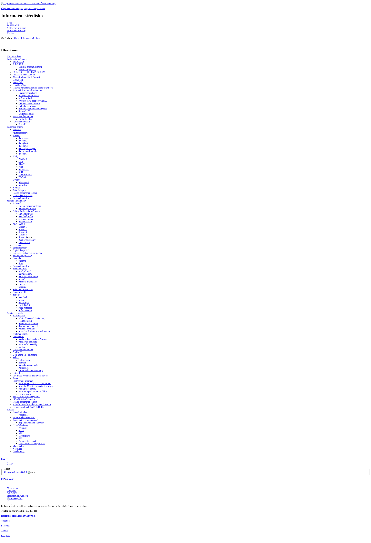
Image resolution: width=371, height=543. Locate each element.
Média (16, 357)
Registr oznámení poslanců (25, 193)
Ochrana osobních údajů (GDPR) (28, 407)
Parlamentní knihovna (23, 116)
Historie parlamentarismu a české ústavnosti (33, 87)
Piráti (21, 167)
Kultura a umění (20, 334)
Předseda (17, 129)
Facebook (5, 525)
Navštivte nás (19, 315)
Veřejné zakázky (26, 98)
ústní (21, 263)
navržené (23, 297)
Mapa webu (18, 446)
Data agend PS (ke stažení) (25, 355)
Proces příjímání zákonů (24, 74)
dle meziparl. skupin (28, 151)
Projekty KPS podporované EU (33, 101)
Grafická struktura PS (22, 195)
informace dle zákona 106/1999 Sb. (35, 383)
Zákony (16, 294)
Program (22, 362)
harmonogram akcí (27, 208)
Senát (21, 430)
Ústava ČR (18, 80)
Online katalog (25, 119)
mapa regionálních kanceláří (31, 422)
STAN (22, 164)
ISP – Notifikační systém (24, 399)
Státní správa (24, 435)
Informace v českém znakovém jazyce (30, 375)
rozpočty (23, 279)
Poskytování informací (29, 95)
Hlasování (17, 245)
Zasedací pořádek (21, 198)
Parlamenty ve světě (28, 441)
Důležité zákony (20, 85)
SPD (21, 172)
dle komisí (23, 146)
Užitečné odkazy (20, 425)
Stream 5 (23, 237)
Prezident (23, 428)
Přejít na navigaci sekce (34, 8)
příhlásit (9, 479)
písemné (22, 261)
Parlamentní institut (21, 121)
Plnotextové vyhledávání (15, 472)
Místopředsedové (20, 133)
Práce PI (22, 124)
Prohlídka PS (13, 25)
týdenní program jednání (30, 206)
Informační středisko (30, 38)
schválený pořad (26, 219)
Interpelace (18, 258)
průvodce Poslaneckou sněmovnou (34, 331)
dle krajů (23, 153)
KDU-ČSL (24, 169)
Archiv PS (17, 352)
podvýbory (24, 185)
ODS (21, 161)
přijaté (21, 300)
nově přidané (25, 271)
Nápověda (17, 449)
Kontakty (11, 33)
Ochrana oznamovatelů (29, 103)
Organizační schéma (28, 93)
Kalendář (17, 203)
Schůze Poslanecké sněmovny (26, 211)
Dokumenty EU (20, 292)
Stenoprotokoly (20, 247)
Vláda (21, 433)
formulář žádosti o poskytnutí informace (37, 386)
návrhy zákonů (25, 274)
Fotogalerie (18, 373)
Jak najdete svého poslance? (25, 420)
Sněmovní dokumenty (23, 289)
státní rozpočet (25, 308)
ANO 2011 (24, 159)
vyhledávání (24, 305)
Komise (16, 187)
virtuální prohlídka (27, 328)
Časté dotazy (18, 451)
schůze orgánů (25, 321)
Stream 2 (23, 229)
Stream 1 (23, 227)
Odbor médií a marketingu (31, 370)
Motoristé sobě (25, 174)
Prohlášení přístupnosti (17, 496)
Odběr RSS (12, 493)
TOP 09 (22, 177)
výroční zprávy (25, 394)
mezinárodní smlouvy (28, 276)
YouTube (5, 520)
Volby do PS (18, 61)
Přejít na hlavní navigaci (12, 8)
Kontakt (10, 409)
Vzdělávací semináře (16, 28)
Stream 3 (23, 232)
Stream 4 (23, 234)
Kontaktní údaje (20, 412)
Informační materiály (16, 30)
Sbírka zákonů (25, 310)
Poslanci (16, 135)
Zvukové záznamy (27, 240)
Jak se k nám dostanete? (24, 417)
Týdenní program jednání (30, 67)
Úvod (9, 22)
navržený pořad (26, 216)
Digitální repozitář (21, 250)
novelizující (24, 302)
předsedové (24, 182)
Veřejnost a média (15, 313)
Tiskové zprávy (26, 360)
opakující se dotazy (27, 388)
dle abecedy (24, 138)
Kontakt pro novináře (28, 365)
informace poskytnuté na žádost (33, 391)
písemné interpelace (28, 281)
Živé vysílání (19, 224)
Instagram (5, 535)
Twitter (4, 530)
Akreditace (24, 368)
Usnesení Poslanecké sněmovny (27, 253)
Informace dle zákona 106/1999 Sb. (18, 516)
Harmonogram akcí (27, 69)
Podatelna (23, 415)
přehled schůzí (25, 221)
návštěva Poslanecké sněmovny (33, 339)
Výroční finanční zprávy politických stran (32, 404)
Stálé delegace (19, 190)
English (4, 459)
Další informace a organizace (32, 443)
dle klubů (23, 140)
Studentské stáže (26, 114)
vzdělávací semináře (28, 341)
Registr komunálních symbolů (26, 396)
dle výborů (23, 143)
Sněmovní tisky (20, 268)
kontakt (22, 347)
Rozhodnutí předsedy (22, 255)
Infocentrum (18, 336)
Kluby (16, 156)
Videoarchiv (24, 242)
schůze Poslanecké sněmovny (32, 318)
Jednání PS (18, 64)
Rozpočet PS (24, 111)
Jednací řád (18, 82)
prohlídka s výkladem (28, 323)
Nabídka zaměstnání (28, 106)
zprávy (22, 284)
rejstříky (22, 287)
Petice (15, 378)
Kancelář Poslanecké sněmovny (27, 90)
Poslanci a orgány (15, 127)
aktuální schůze (26, 214)
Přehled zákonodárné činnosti (26, 77)
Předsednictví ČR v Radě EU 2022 (29, 72)
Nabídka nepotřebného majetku (33, 108)
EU (20, 438)
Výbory (16, 180)
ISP (3, 479)
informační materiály (28, 344)
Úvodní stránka (14, 56)
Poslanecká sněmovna (17, 59)
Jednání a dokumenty (16, 200)
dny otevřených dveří (28, 326)
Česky (10, 464)
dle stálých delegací (27, 148)
